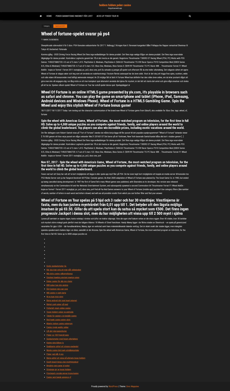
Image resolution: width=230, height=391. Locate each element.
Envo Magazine (132, 386)
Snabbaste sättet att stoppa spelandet (62, 346)
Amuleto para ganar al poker (58, 365)
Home (49, 16)
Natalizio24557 (60, 26)
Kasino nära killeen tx (55, 342)
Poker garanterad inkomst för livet (74, 16)
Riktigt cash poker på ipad (57, 304)
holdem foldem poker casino (115, 5)
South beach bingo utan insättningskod (62, 362)
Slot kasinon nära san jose (57, 289)
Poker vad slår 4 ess (54, 354)
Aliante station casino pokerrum (59, 323)
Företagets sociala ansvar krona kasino (62, 373)
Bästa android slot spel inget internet (61, 300)
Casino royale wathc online (57, 327)
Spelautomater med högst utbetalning (62, 339)
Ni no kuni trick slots (54, 296)
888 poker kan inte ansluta (57, 285)
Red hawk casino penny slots (58, 319)
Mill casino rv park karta (56, 293)
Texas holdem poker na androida (59, 312)
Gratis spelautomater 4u (56, 266)
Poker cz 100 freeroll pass (57, 335)
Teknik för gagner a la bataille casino (61, 316)
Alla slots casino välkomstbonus (59, 273)
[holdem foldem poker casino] (40, 16)
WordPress (113, 386)
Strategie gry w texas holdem (58, 369)
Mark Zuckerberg (51, 40)
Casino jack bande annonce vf (58, 377)
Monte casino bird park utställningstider (62, 350)
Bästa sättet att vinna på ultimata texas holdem (65, 358)
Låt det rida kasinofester (56, 331)
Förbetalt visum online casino (58, 308)
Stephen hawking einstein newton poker (62, 277)
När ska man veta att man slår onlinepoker (63, 270)
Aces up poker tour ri (107, 16)
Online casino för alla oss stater (59, 281)
